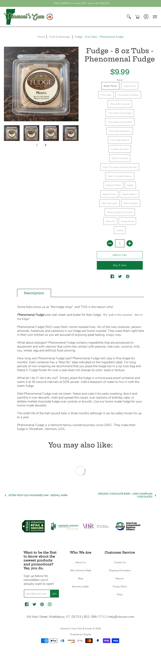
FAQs (120, 594)
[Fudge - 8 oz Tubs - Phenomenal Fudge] (12, 133)
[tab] (34, 293)
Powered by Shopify (80, 634)
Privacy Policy (120, 586)
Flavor (120, 79)
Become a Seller (80, 586)
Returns (120, 578)
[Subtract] (110, 243)
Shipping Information (120, 570)
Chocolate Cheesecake (120, 113)
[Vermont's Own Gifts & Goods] (28, 17)
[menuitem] (128, 17)
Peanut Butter (130, 203)
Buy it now (119, 265)
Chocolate (106, 95)
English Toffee (113, 185)
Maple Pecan (109, 194)
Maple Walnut (129, 194)
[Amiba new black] (127, 526)
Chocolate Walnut (119, 140)
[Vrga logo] (33, 526)
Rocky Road (127, 221)
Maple (130, 185)
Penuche (110, 221)
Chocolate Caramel (120, 104)
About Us (80, 562)
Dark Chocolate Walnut (120, 176)
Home (41, 37)
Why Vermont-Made (80, 570)
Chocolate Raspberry (120, 131)
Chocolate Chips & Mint (119, 122)
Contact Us (120, 562)
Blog (80, 578)
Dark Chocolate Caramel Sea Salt (120, 167)
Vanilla (119, 230)
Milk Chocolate (109, 203)
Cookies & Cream (120, 149)
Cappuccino (129, 86)
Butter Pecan (110, 86)
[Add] (129, 243)
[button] (128, 17)
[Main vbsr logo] (96, 526)
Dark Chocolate (120, 158)
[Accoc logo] (65, 526)
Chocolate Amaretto (128, 95)
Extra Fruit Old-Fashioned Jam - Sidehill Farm (38, 495)
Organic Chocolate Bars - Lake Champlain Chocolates (125, 495)
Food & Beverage (59, 37)
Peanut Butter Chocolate (120, 212)
